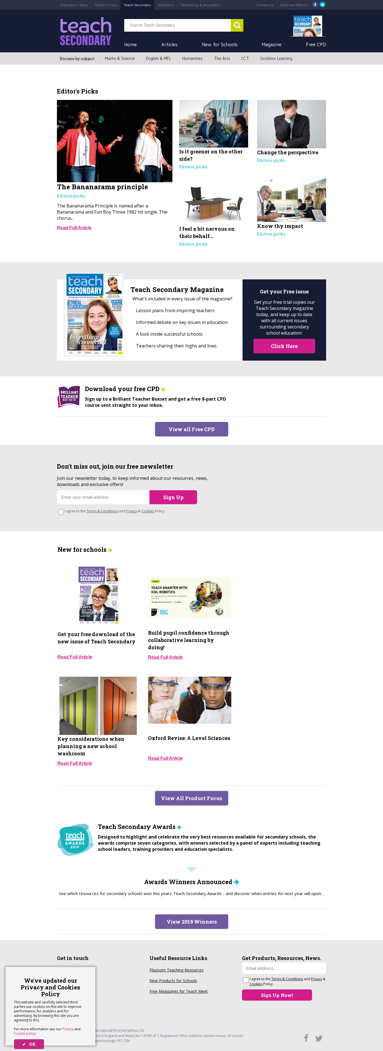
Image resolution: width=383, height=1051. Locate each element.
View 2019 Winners (192, 921)
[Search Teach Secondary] (237, 25)
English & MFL (158, 58)
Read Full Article (74, 227)
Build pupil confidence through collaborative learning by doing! (188, 640)
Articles (169, 44)
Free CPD (316, 44)
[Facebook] (315, 5)
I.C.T (245, 58)
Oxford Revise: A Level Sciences (189, 738)
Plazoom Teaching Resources (176, 970)
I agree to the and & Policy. (114, 511)
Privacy (67, 1029)
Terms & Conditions (102, 511)
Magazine (272, 44)
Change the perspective (287, 152)
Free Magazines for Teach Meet (178, 991)
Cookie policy (25, 1033)
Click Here (284, 346)
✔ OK (29, 1044)
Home (130, 44)
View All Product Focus (191, 798)
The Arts (222, 58)
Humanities (192, 58)
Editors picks (71, 195)
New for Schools (219, 44)
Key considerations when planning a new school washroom (90, 746)
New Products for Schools (173, 980)
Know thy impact (280, 226)
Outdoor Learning (276, 58)
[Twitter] (322, 5)
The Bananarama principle (102, 186)
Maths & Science (120, 58)
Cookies (147, 511)
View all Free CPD (192, 429)
